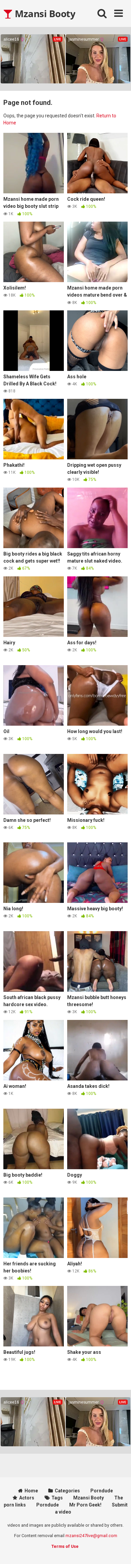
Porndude (101, 1490)
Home (31, 1490)
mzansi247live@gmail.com (91, 1535)
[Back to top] (119, 1550)
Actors (26, 1497)
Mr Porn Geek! (85, 1505)
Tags (57, 1497)
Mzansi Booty (44, 13)
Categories (67, 1490)
